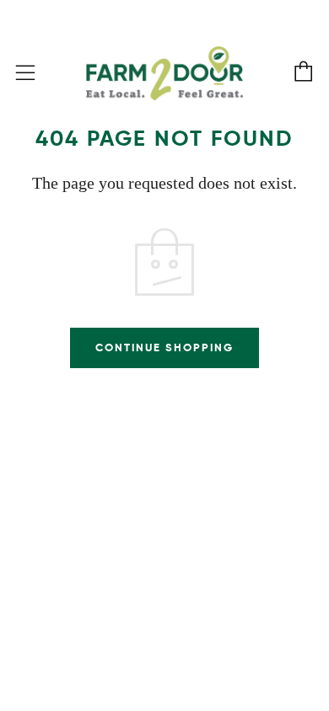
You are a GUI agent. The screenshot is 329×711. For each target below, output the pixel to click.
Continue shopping (164, 347)
